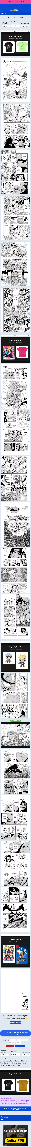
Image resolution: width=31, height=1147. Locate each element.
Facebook (12, 1040)
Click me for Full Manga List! (15, 2)
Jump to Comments (15, 1022)
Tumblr (19, 1042)
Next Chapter (25, 23)
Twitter (20, 1040)
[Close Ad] (28, 31)
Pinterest (11, 1042)
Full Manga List (4, 1118)
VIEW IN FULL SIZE (15, 720)
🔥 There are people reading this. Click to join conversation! (15, 1108)
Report (11, 1046)
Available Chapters (14, 22)
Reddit (26, 1040)
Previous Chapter (4, 23)
